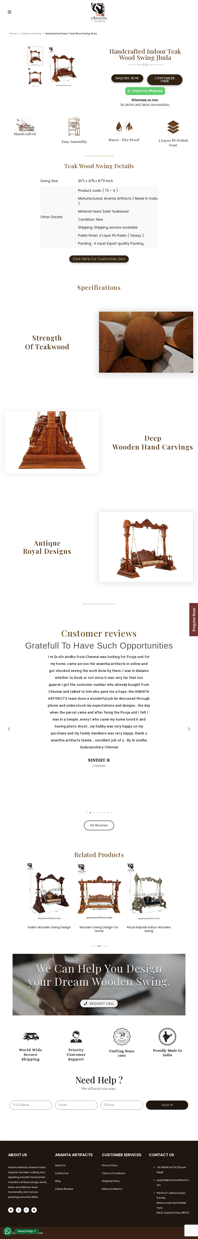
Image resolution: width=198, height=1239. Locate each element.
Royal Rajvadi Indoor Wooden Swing (99, 929)
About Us (60, 1165)
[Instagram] (18, 1210)
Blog (58, 1181)
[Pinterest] (26, 1210)
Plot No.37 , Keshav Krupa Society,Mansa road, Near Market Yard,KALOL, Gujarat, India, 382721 (173, 1202)
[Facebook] (11, 1210)
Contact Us (61, 1173)
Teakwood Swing (31, 33)
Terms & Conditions (113, 1173)
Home (13, 33)
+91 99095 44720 (167, 1167)
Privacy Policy (110, 1165)
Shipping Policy (111, 1181)
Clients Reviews (64, 1189)
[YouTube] (34, 1210)
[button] (86, 812)
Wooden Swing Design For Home (49, 929)
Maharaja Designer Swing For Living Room (149, 929)
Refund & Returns (112, 1189)
